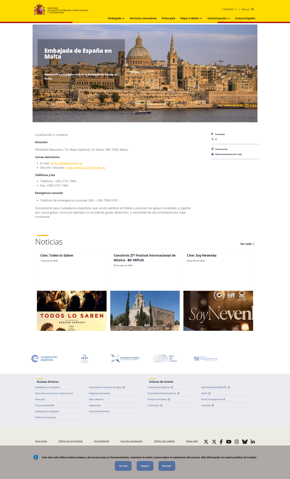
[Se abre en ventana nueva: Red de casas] (165, 358)
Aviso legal (41, 441)
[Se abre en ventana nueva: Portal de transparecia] (205, 358)
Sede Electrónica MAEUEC (214, 387)
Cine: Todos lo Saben (56, 255)
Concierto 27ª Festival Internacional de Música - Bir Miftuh (145, 257)
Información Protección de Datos (105, 387)
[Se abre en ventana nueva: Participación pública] (125, 358)
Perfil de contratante (45, 417)
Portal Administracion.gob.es (162, 393)
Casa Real (206, 405)
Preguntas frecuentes (99, 393)
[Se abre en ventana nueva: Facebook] (221, 441)
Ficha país (168, 18)
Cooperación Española (159, 387)
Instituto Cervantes (157, 399)
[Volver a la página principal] (62, 9)
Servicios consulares (143, 18)
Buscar (246, 9)
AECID (204, 393)
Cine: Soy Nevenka (201, 255)
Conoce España (245, 18)
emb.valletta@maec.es (67, 163)
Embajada (115, 18)
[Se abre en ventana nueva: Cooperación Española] (44, 358)
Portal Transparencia (211, 399)
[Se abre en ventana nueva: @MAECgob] (206, 441)
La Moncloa (154, 405)
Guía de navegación (131, 441)
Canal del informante (99, 411)
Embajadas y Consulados (47, 387)
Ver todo (246, 244)
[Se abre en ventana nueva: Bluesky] (245, 441)
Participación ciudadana (47, 411)
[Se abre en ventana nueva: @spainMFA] (214, 441)
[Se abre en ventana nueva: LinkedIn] (253, 441)
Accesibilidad (101, 441)
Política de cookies (164, 441)
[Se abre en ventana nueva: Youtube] (228, 441)
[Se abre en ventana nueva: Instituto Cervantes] (84, 358)
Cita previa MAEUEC (45, 405)
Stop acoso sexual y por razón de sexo (54, 393)
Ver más (123, 465)
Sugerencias (95, 405)
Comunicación (217, 18)
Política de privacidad (70, 441)
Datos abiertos (96, 399)
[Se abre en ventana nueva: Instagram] (237, 441)
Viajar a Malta (190, 18)
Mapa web (192, 441)
